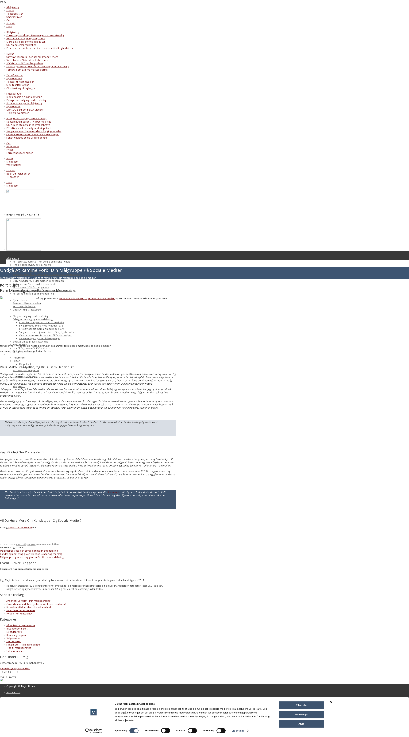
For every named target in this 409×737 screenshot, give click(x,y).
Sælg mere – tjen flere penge (23, 644)
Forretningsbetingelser (19, 152)
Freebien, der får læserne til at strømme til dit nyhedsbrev (39, 48)
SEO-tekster (13, 641)
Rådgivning (12, 7)
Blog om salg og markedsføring (24, 96)
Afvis (301, 723)
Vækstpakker (13, 164)
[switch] (165, 730)
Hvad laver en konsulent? (20, 610)
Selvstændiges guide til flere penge (26, 137)
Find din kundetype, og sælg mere (25, 38)
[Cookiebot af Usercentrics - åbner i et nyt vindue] (94, 730)
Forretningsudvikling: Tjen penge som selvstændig (35, 35)
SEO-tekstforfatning (17, 84)
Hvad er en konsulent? (19, 613)
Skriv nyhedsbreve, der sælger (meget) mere (32, 56)
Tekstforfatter (14, 13)
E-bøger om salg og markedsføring (26, 100)
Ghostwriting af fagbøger (20, 88)
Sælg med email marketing (21, 44)
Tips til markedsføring (18, 647)
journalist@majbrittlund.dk (15, 668)
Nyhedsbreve (14, 78)
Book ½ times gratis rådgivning (24, 103)
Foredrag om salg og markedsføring (27, 69)
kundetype (114, 492)
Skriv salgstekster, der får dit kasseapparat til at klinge (37, 66)
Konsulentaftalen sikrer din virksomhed (28, 607)
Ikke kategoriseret (16, 628)
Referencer (12, 146)
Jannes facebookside (20, 527)
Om (8, 20)
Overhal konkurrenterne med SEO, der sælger (32, 134)
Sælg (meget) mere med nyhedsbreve (28, 124)
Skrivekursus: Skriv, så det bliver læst (27, 60)
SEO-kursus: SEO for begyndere (24, 63)
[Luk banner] (331, 702)
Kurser (10, 10)
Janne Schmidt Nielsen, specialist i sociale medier (87, 298)
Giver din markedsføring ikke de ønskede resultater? (36, 604)
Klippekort (12, 161)
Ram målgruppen (20, 277)
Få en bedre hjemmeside (20, 625)
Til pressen (12, 176)
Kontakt (10, 23)
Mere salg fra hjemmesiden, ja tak (25, 41)
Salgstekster (13, 638)
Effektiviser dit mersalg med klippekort (28, 128)
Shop (9, 26)
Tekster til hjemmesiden (20, 81)
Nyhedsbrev (13, 106)
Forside (4, 277)
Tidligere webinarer (17, 112)
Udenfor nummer (16, 651)
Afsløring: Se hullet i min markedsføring (28, 600)
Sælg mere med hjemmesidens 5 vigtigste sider (33, 131)
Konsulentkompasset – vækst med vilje (28, 121)
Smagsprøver (14, 16)
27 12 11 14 (32, 214)
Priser (9, 149)
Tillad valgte (301, 714)
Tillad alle (301, 705)
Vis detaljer (238, 730)
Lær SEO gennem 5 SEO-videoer (25, 109)
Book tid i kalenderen (18, 173)
